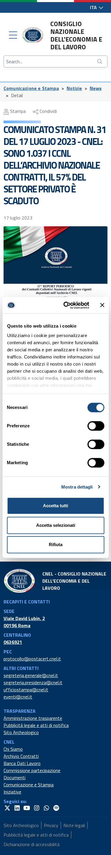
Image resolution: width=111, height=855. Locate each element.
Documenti (14, 777)
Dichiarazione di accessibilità (31, 844)
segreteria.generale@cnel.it (31, 675)
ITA (94, 7)
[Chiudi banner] (102, 305)
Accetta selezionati (55, 525)
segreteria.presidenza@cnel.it (33, 682)
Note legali (74, 825)
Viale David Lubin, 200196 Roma (24, 622)
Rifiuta (55, 544)
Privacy (51, 825)
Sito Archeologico (21, 732)
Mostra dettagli (77, 486)
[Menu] (13, 35)
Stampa (17, 111)
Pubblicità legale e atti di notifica (36, 725)
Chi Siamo (13, 749)
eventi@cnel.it (18, 696)
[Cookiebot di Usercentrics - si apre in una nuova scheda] (66, 305)
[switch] (95, 426)
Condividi (47, 111)
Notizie (74, 88)
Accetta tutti (55, 505)
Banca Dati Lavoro (22, 763)
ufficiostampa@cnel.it (26, 689)
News (96, 88)
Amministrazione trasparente (33, 718)
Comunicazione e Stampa (31, 88)
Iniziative (12, 791)
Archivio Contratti (21, 756)
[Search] (100, 61)
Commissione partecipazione (32, 770)
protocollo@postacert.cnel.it (32, 658)
